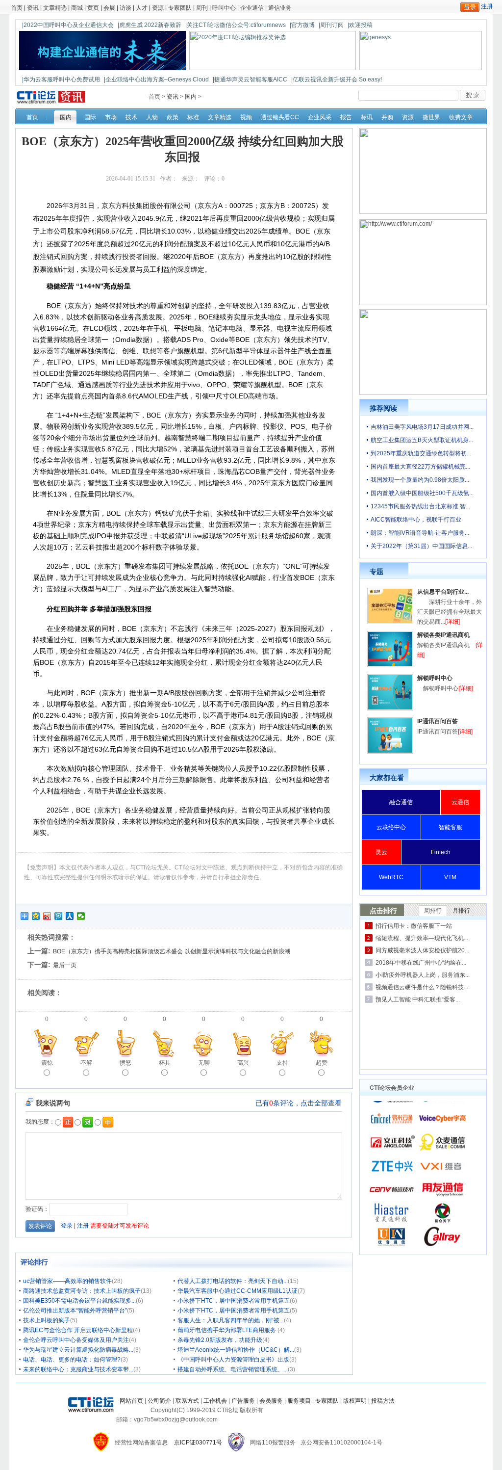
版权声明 (355, 1400)
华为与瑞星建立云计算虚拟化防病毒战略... (78, 1349)
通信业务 (280, 7)
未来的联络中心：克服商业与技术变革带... (78, 1369)
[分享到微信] (81, 916)
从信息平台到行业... (443, 591)
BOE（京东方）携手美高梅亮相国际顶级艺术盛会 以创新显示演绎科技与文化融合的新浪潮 (171, 951)
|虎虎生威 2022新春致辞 (149, 25)
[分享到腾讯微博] (58, 916)
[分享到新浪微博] (47, 916)
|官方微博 (302, 25)
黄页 (93, 7)
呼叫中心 (224, 7)
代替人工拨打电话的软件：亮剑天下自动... (232, 1281)
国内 (191, 96)
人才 (142, 7)
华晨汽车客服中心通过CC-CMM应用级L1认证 (237, 1290)
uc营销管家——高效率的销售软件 (67, 1281)
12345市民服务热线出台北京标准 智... (420, 506)
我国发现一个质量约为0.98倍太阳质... (420, 479)
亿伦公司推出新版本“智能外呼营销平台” (75, 1310)
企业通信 (252, 7)
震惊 (47, 1062)
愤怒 (125, 1062)
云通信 (460, 802)
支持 (282, 1062)
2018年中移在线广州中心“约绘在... (421, 962)
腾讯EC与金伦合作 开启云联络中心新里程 (78, 1330)
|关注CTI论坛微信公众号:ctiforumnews (235, 25)
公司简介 (159, 1400)
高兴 (243, 1062)
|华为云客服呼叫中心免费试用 (61, 79)
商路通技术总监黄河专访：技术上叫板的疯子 (82, 1290)
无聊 (204, 1062)
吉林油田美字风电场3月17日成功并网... (422, 426)
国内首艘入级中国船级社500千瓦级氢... (422, 493)
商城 (77, 7)
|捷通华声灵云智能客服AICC (250, 79)
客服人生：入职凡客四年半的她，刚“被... (230, 1320)
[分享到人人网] (70, 916)
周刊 (202, 7)
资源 (158, 7)
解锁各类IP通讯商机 (443, 634)
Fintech (441, 852)
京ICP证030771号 (198, 1442)
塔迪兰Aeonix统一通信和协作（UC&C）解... (235, 1349)
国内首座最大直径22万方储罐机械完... (420, 466)
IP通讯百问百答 (437, 721)
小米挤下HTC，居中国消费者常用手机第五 (233, 1300)
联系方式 (187, 1400)
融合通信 (401, 802)
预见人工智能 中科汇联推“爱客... (418, 999)
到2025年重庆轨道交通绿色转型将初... (421, 453)
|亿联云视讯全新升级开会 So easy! (336, 79)
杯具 (165, 1062)
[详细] (452, 621)
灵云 (381, 852)
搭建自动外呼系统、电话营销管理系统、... (232, 1369)
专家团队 (180, 7)
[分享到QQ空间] (36, 916)
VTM (450, 877)
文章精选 (55, 7)
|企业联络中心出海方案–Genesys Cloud (156, 79)
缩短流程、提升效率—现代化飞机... (422, 938)
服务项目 (299, 1400)
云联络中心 (391, 827)
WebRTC (391, 877)
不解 (86, 1062)
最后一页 (64, 965)
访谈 (125, 7)
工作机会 (215, 1400)
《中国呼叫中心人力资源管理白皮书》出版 (233, 1359)
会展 (109, 7)
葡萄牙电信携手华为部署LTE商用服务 (227, 1330)
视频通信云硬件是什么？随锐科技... (422, 987)
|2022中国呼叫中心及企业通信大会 (68, 25)
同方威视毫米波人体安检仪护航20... (422, 950)
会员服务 (271, 1400)
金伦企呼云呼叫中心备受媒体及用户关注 (76, 1340)
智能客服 (450, 827)
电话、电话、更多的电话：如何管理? (72, 1359)
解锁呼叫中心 (434, 678)
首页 (17, 7)
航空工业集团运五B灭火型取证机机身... (422, 440)
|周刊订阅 (331, 25)
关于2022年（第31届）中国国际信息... (421, 546)
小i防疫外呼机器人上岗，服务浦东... (423, 974)
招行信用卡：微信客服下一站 (414, 925)
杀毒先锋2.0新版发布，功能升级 (219, 1340)
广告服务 (243, 1400)
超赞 (321, 1062)
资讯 (33, 7)
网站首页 (131, 1400)
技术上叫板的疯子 (46, 1320)
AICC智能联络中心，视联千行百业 (416, 519)
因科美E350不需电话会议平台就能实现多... (79, 1300)
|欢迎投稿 (360, 25)
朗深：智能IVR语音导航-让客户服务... (420, 532)
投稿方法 (383, 1400)
